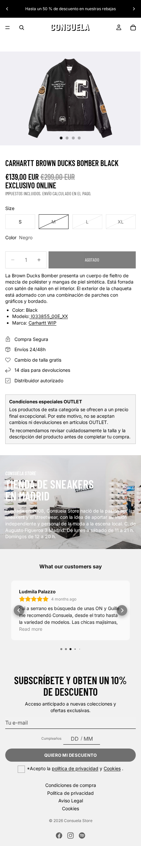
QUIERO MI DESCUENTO (70, 755)
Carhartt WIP (42, 323)
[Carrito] (133, 27)
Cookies (112, 768)
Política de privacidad (70, 792)
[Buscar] (21, 27)
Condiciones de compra (70, 785)
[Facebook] (59, 835)
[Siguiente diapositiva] (134, 9)
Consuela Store (78, 820)
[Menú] (7, 27)
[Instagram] (70, 835)
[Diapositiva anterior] (7, 9)
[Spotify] (82, 835)
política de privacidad (75, 768)
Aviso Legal (70, 800)
